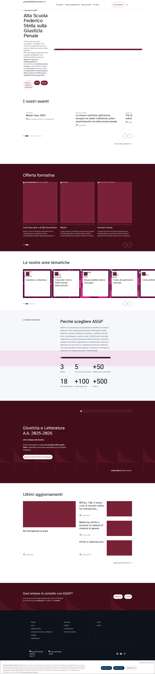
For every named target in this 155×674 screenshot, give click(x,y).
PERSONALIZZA (131, 668)
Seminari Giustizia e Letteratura (28, 85)
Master (44, 83)
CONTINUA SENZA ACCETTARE (146, 662)
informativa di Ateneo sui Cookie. (29, 672)
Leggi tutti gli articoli (121, 563)
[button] (125, 136)
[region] (77, 667)
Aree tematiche (118, 5)
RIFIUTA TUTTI (119, 668)
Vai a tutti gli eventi (122, 144)
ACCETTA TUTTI (106, 668)
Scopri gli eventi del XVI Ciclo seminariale (37, 457)
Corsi (37, 83)
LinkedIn (128, 596)
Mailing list (118, 596)
